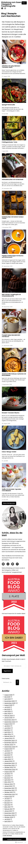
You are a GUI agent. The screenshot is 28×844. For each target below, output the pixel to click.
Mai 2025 (7, 709)
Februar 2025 (8, 715)
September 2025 (9, 703)
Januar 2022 (8, 786)
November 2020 (9, 815)
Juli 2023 (7, 751)
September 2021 (9, 794)
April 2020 (7, 821)
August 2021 (8, 796)
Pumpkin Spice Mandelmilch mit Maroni (11, 335)
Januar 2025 (8, 718)
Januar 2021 (8, 811)
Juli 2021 (7, 798)
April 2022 (7, 780)
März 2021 (7, 807)
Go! (17, 682)
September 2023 (9, 747)
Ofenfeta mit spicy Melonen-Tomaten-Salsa (11, 66)
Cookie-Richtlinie (7, 835)
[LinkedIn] (12, 564)
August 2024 (8, 724)
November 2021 (9, 790)
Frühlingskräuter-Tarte (9, 142)
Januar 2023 (8, 761)
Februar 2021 (8, 809)
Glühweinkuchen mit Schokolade (12, 179)
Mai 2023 (7, 755)
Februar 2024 (8, 736)
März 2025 (7, 713)
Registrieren (7, 671)
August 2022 (8, 772)
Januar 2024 (8, 738)
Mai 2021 (7, 803)
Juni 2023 (7, 753)
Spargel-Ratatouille (8, 105)
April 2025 (7, 711)
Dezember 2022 (9, 763)
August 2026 (8, 695)
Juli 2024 (7, 726)
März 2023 (7, 759)
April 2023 (7, 757)
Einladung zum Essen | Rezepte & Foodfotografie (11, 4)
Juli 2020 (7, 819)
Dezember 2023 (9, 740)
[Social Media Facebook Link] (3, 564)
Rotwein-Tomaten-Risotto (10, 413)
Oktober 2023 (8, 745)
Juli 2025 (7, 707)
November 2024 (9, 720)
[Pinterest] (17, 564)
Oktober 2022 (8, 767)
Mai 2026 (7, 697)
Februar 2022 (8, 784)
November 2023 (9, 742)
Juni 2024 (7, 728)
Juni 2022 (7, 776)
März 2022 (7, 782)
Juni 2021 (7, 801)
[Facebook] (2, 8)
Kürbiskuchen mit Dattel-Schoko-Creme (13, 217)
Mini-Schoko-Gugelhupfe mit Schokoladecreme (11, 295)
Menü (25, 2)
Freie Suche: (5, 678)
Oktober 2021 (8, 792)
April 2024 (7, 732)
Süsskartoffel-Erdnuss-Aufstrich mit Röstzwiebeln (14, 374)
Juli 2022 (7, 774)
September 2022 (9, 769)
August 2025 (8, 705)
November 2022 (9, 765)
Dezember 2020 (9, 813)
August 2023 (8, 749)
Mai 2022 (7, 778)
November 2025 (9, 701)
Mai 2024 (7, 730)
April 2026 (7, 699)
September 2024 (9, 722)
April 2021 (7, 805)
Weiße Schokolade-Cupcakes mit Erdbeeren (11, 490)
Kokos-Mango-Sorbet (9, 452)
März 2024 (7, 734)
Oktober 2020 (8, 817)
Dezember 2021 (9, 788)
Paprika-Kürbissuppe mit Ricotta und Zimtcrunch (12, 256)
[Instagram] (5, 8)
